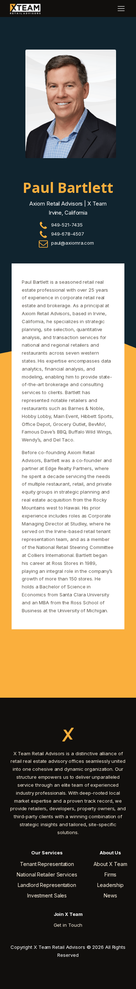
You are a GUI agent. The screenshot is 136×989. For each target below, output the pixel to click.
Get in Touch (68, 925)
